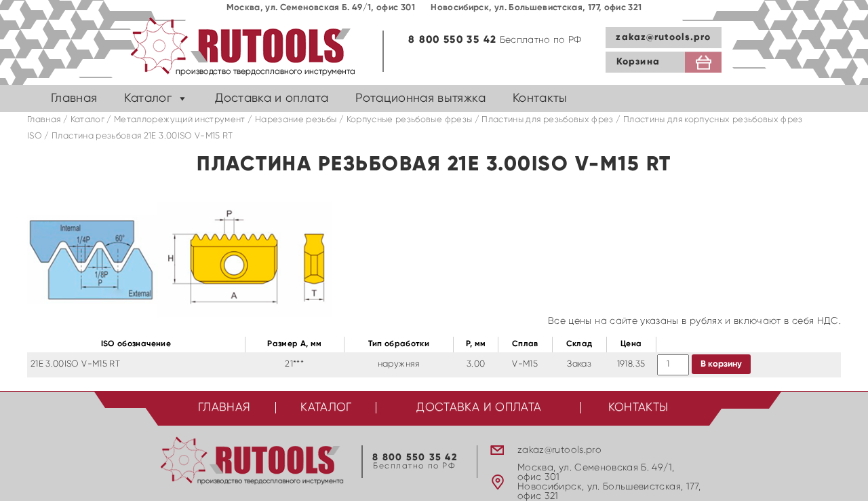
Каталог (147, 98)
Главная (74, 98)
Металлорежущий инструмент (179, 119)
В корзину (721, 364)
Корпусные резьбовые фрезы (410, 119)
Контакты (540, 98)
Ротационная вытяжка (420, 98)
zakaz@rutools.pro (663, 37)
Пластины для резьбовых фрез (547, 119)
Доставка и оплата (271, 98)
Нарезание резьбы (296, 119)
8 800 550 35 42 (452, 40)
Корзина (638, 62)
